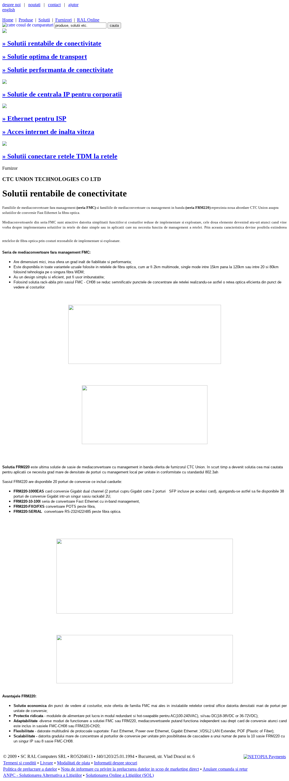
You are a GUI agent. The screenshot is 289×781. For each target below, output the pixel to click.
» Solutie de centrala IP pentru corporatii (62, 94)
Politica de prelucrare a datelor (30, 769)
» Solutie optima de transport (44, 56)
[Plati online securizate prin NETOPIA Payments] (265, 756)
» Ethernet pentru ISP (34, 118)
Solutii (44, 19)
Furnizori (63, 19)
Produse (26, 19)
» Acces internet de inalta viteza (48, 131)
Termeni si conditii (19, 762)
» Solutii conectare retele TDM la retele (59, 156)
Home (7, 19)
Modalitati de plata (73, 762)
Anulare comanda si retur (225, 769)
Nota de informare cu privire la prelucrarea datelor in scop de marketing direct (130, 769)
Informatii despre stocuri (115, 762)
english (8, 9)
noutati (34, 4)
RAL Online (88, 19)
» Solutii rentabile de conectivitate (51, 43)
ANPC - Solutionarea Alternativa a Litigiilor (42, 775)
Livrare (46, 762)
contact (54, 4)
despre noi (11, 4)
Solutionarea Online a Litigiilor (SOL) (120, 775)
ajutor (73, 4)
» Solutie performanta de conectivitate (57, 69)
